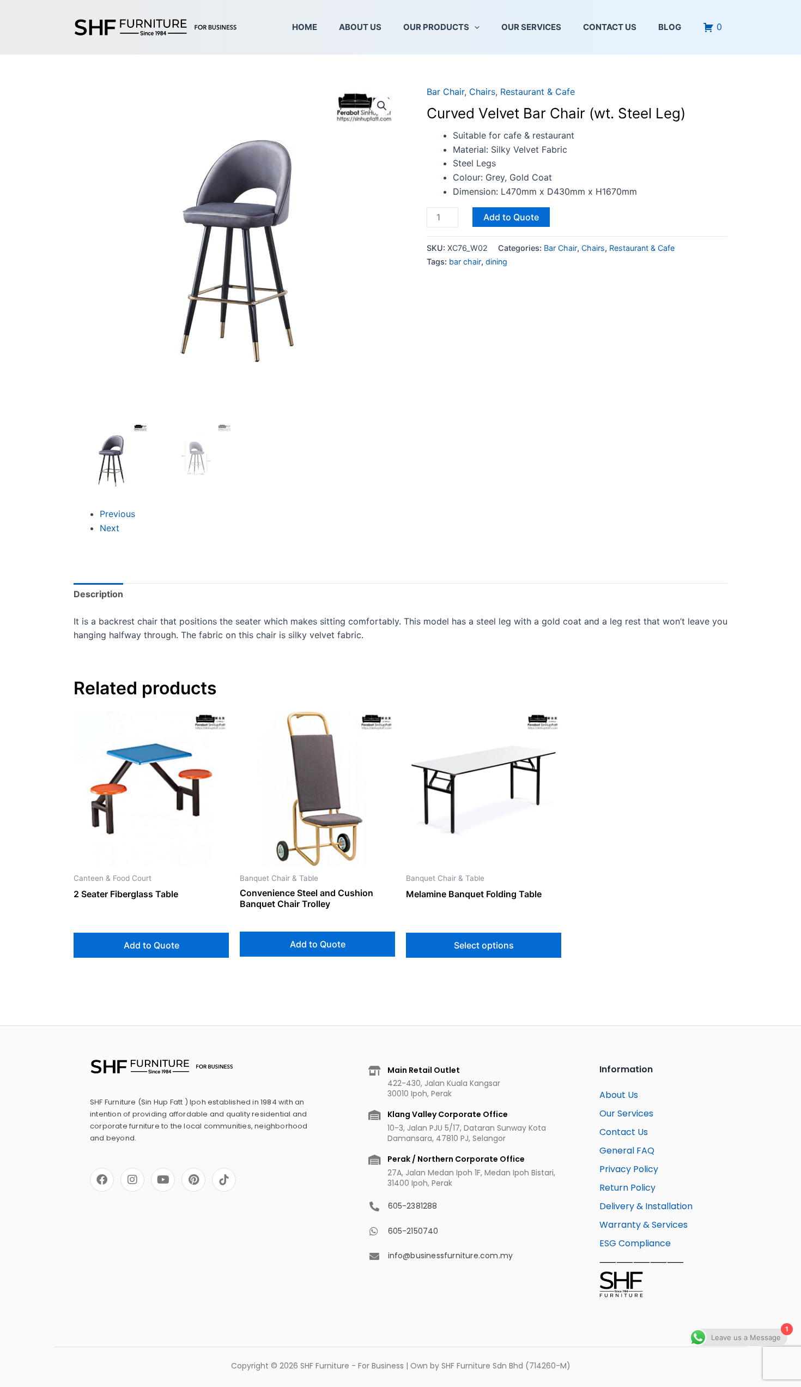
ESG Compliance (635, 1243)
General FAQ (626, 1150)
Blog (669, 27)
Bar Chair (445, 91)
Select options (484, 945)
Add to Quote (511, 217)
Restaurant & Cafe (537, 91)
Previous (117, 513)
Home (304, 27)
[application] (474, 27)
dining (496, 261)
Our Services (531, 27)
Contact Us (609, 27)
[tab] (98, 594)
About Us (360, 27)
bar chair (465, 261)
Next (109, 528)
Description (98, 594)
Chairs (482, 91)
